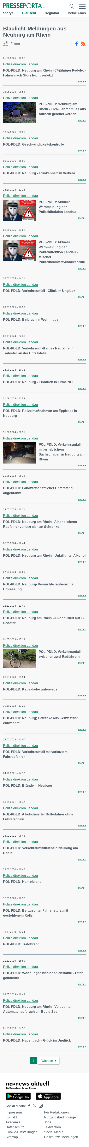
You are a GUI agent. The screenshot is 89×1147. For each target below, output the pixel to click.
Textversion (52, 1127)
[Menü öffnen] (82, 6)
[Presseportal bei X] (33, 1106)
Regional (52, 13)
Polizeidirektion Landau (20, 64)
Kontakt (11, 1117)
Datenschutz (15, 1127)
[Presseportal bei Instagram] (39, 1105)
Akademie (13, 1122)
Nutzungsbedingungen (61, 1117)
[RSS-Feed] (83, 44)
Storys (8, 13)
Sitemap (12, 1137)
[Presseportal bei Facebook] (28, 1106)
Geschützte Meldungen (61, 1137)
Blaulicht (29, 13)
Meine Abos (76, 13)
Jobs (47, 1122)
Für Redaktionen (56, 1112)
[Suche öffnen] (71, 6)
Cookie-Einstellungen (21, 1132)
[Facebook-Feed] (76, 44)
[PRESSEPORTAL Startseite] (23, 6)
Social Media (53, 1132)
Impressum (14, 1112)
